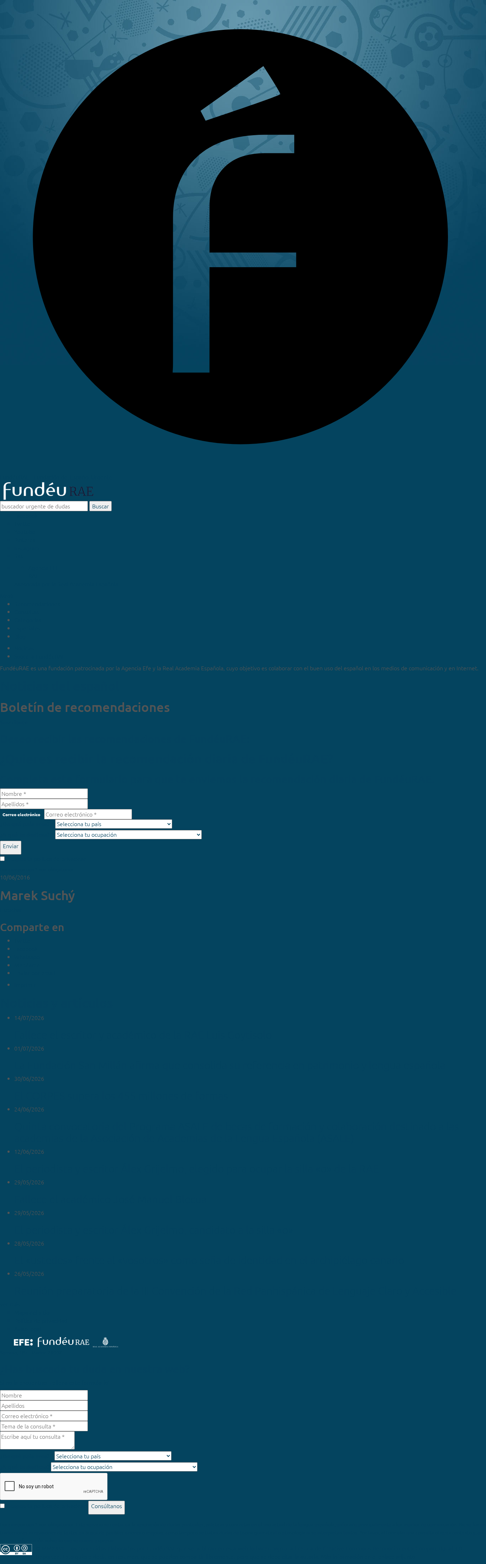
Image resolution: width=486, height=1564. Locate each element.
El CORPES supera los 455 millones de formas (121, 1095)
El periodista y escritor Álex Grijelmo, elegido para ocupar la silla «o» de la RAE (196, 1168)
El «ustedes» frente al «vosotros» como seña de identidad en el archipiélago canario (209, 1260)
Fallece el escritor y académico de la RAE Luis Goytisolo (143, 1034)
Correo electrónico (21, 815)
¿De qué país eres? (26, 1456)
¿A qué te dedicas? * (27, 834)
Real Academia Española (87, 584)
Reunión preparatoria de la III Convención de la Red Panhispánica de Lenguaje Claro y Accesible (235, 1290)
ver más (10, 1304)
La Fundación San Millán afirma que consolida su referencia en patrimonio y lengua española (229, 1065)
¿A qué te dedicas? (24, 1466)
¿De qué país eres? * (27, 824)
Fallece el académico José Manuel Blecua (110, 1199)
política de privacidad (60, 858)
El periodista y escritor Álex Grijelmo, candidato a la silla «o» (153, 1229)
